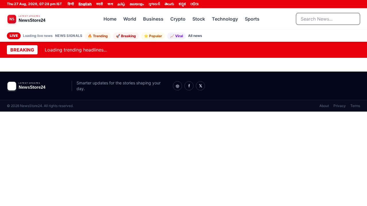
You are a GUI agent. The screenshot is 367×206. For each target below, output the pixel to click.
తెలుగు (169, 4)
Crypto (178, 19)
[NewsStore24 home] (37, 19)
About (324, 106)
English (85, 4)
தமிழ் (121, 4)
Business (153, 19)
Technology (225, 19)
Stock (198, 19)
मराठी (99, 4)
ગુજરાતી (154, 4)
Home (110, 19)
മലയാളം (137, 4)
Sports (252, 19)
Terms (355, 106)
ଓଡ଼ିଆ (194, 4)
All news (195, 35)
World (129, 19)
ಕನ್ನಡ (182, 4)
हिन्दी (71, 4)
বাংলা (110, 4)
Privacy (339, 106)
